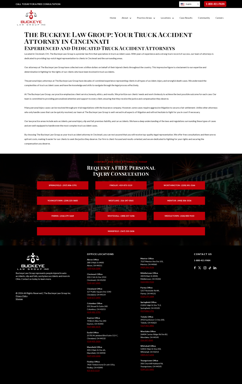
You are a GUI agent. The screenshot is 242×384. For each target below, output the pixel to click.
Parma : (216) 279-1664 (63, 216)
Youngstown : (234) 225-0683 (62, 200)
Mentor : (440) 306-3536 (179, 200)
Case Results (186, 17)
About (125, 17)
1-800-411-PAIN (215, 3)
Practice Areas (144, 17)
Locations (166, 17)
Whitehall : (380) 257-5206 (121, 216)
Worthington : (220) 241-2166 (179, 185)
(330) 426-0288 (93, 268)
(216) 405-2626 (93, 341)
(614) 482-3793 (93, 312)
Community (204, 17)
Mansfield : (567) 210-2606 (121, 231)
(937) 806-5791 (147, 311)
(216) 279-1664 (147, 296)
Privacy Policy (22, 296)
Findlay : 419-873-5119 (121, 185)
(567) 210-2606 (93, 356)
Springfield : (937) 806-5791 (63, 185)
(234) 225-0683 (147, 369)
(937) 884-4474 (93, 327)
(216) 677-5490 (93, 297)
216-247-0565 (146, 340)
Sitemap (19, 299)
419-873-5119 (93, 370)
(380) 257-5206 (147, 355)
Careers (220, 17)
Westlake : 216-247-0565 (121, 200)
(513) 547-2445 (93, 283)
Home (113, 17)
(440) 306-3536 (147, 267)
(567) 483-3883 (147, 325)
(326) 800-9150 (147, 282)
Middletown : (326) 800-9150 (179, 216)
